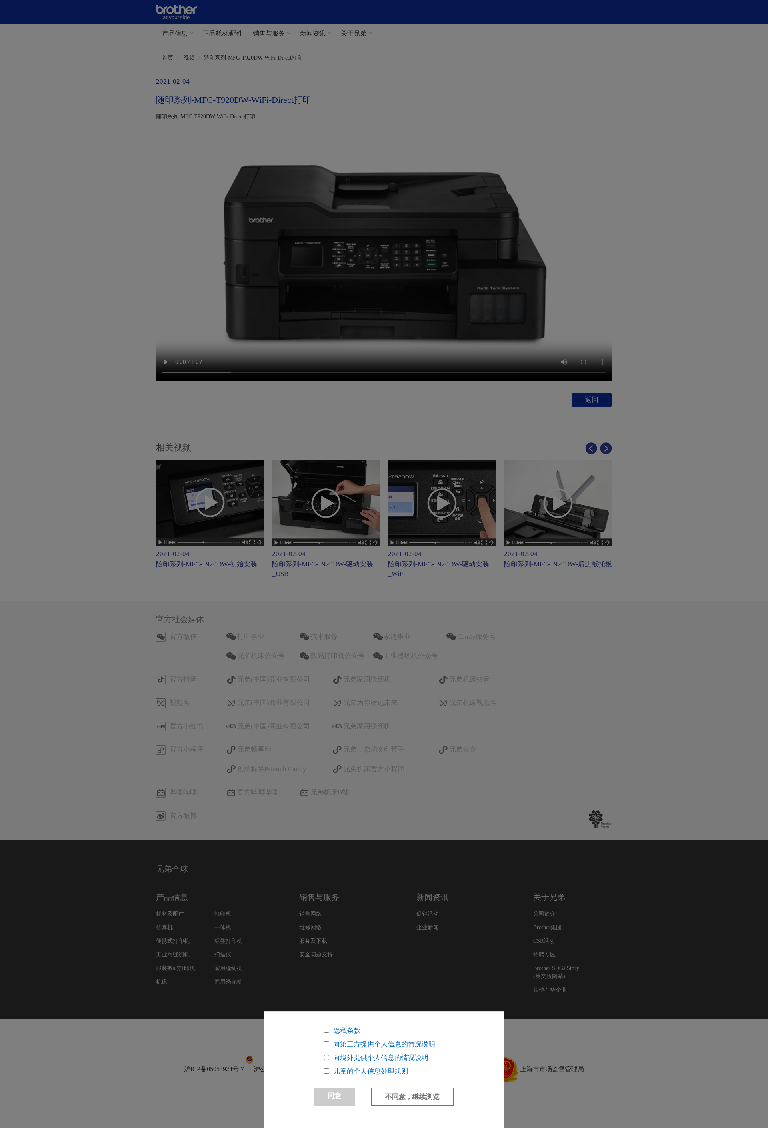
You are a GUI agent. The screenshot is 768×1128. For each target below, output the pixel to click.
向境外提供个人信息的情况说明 (380, 1058)
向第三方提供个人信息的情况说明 (384, 1044)
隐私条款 (346, 1030)
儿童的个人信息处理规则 (370, 1071)
